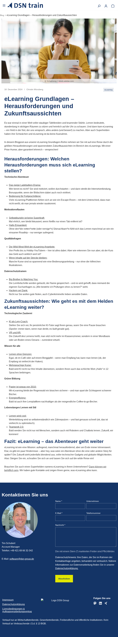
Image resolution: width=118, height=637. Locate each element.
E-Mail (58, 513)
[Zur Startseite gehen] (25, 5)
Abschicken (64, 578)
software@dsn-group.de (21, 559)
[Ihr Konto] (105, 5)
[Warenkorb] (112, 5)
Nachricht (60, 525)
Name (58, 501)
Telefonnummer (93, 513)
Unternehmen (92, 501)
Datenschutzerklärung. (66, 568)
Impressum (8, 600)
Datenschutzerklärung (13, 604)
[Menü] (4, 5)
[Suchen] (99, 5)
